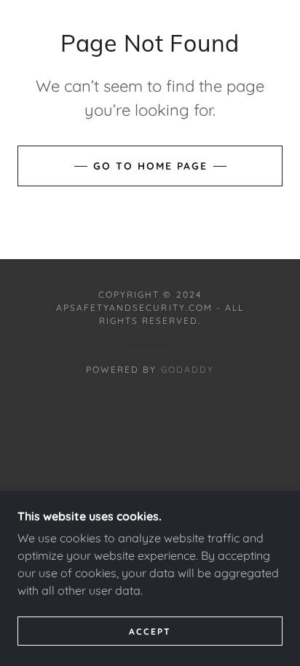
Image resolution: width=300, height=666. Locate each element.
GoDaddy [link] (187, 369)
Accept (150, 631)
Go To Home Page (150, 166)
